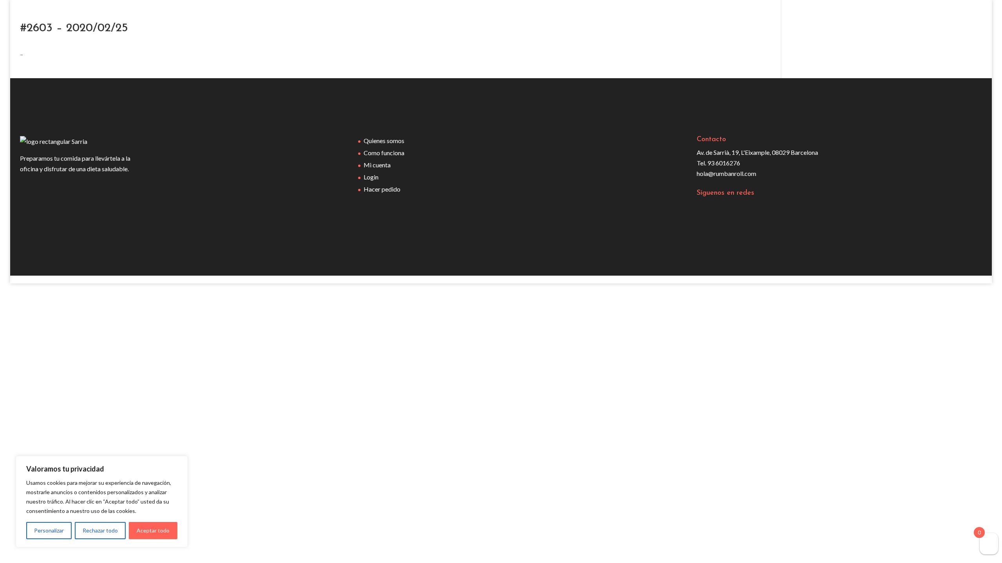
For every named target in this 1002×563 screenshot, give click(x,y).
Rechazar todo (100, 530)
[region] (102, 501)
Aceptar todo (153, 530)
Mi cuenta (377, 165)
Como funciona (384, 152)
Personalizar (49, 530)
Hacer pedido (382, 189)
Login (371, 177)
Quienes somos (384, 140)
